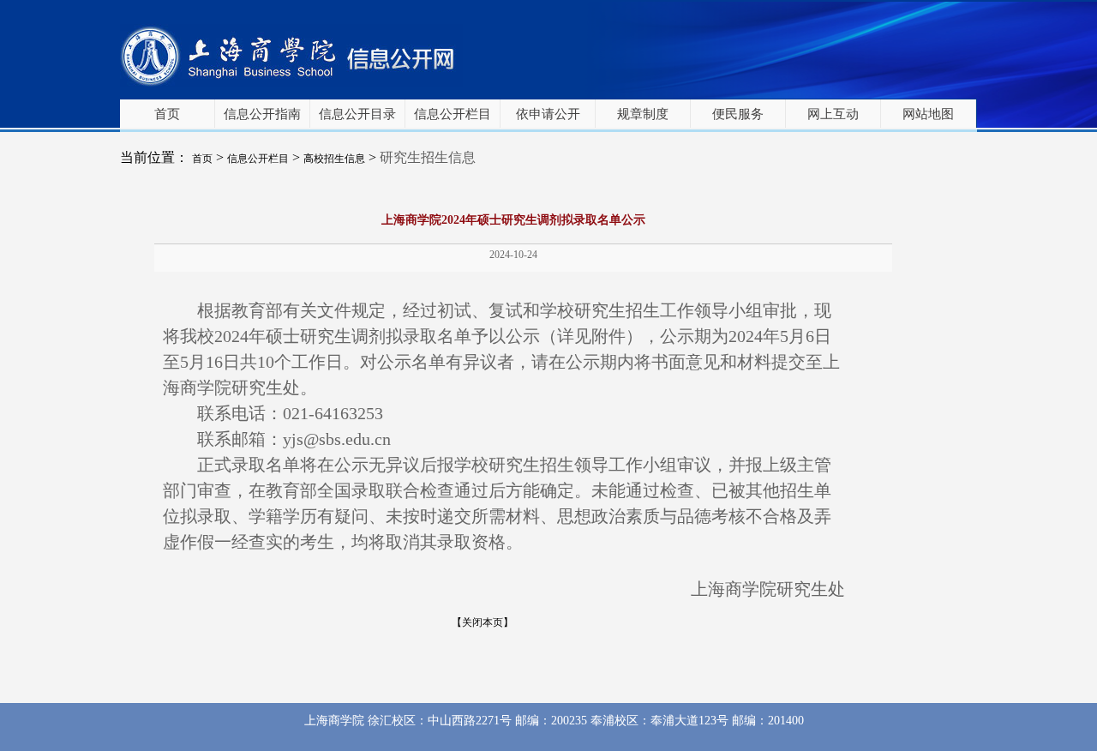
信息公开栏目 (452, 114)
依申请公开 (548, 114)
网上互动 (833, 114)
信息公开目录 (357, 114)
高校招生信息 (334, 159)
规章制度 (642, 114)
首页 (167, 114)
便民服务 (738, 114)
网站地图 (928, 114)
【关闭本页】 (482, 622)
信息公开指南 (262, 114)
